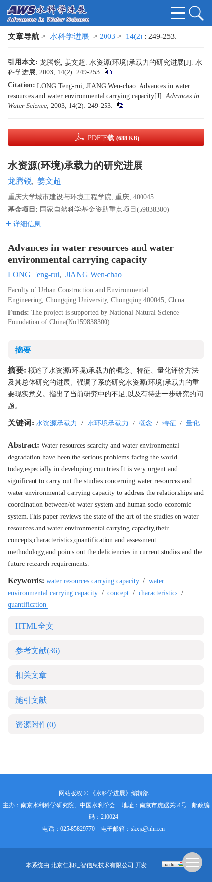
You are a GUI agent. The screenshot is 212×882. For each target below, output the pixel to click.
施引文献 (31, 700)
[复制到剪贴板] (108, 70)
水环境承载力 (109, 423)
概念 (146, 423)
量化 (194, 423)
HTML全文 (34, 626)
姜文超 (49, 181)
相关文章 (31, 675)
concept (119, 593)
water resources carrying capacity (93, 581)
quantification (28, 604)
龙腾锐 (20, 181)
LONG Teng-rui (33, 274)
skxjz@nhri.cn (148, 828)
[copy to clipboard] (119, 104)
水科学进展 (69, 36)
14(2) (135, 36)
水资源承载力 (57, 423)
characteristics (159, 593)
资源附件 (35, 724)
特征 (170, 423)
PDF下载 (113, 137)
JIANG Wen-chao (93, 274)
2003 (107, 36)
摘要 (23, 350)
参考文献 (37, 650)
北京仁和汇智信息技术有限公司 (92, 865)
